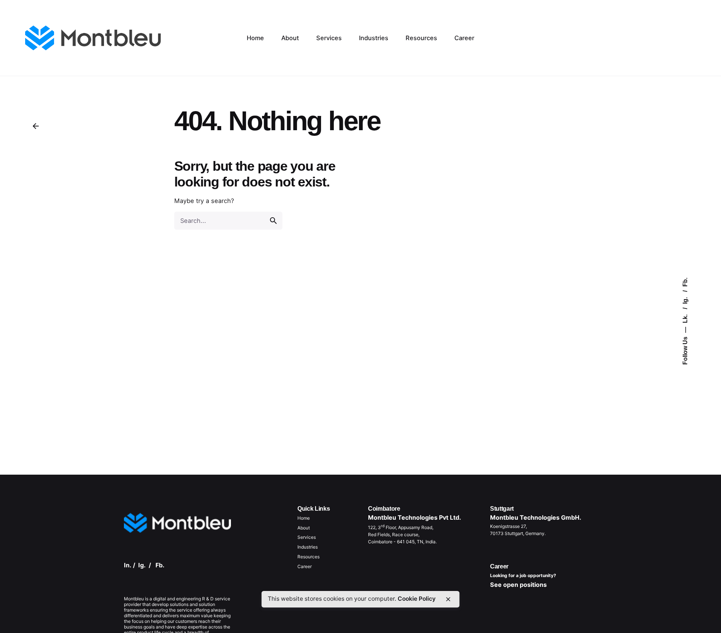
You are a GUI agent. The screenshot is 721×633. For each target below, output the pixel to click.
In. (127, 565)
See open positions (518, 584)
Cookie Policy (417, 599)
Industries (307, 547)
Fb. (685, 282)
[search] (273, 221)
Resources (308, 556)
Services (306, 537)
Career (304, 566)
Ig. (685, 300)
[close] (448, 599)
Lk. (685, 318)
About (303, 528)
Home (303, 518)
